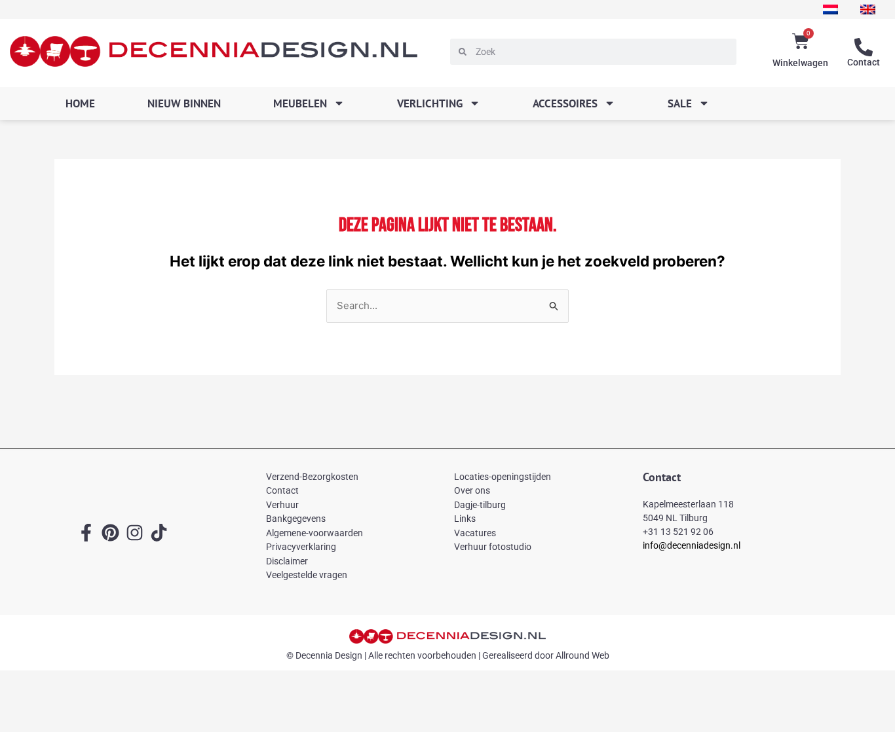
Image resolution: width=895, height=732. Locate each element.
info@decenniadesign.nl (691, 545)
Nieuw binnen (184, 103)
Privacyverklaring (301, 546)
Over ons (472, 490)
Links (465, 518)
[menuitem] (830, 9)
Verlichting (430, 103)
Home (80, 103)
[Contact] (863, 47)
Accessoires (565, 103)
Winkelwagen (800, 63)
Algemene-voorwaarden (314, 533)
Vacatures (475, 533)
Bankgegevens (296, 518)
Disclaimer (287, 561)
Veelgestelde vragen (306, 575)
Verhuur (282, 505)
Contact (863, 62)
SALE (680, 103)
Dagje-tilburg (480, 505)
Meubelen (300, 103)
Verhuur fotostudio (492, 546)
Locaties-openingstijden (502, 476)
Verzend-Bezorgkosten (312, 476)
